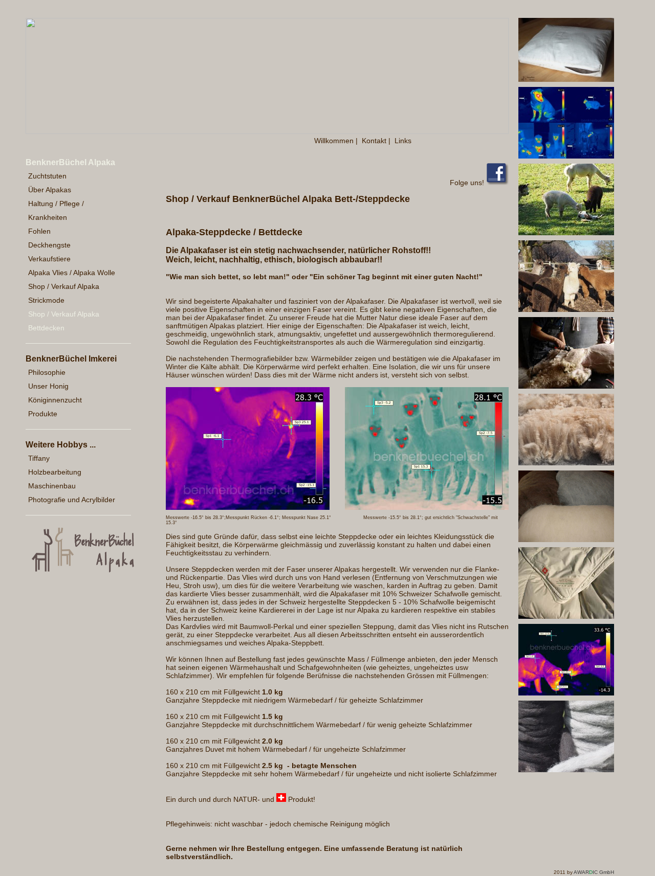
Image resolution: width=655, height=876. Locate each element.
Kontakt (374, 141)
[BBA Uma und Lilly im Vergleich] (566, 693)
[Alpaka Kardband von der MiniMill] (566, 770)
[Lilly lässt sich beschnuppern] (566, 233)
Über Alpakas (49, 190)
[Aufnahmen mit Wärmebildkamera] (566, 156)
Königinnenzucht (55, 400)
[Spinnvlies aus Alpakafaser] (566, 539)
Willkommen (334, 141)
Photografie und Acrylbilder (71, 500)
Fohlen (39, 231)
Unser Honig (48, 386)
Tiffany (39, 458)
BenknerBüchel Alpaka (70, 162)
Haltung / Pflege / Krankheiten (56, 210)
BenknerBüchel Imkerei (71, 358)
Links (403, 141)
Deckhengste (49, 245)
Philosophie (47, 372)
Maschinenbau (52, 486)
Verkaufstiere (49, 259)
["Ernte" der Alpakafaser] (566, 386)
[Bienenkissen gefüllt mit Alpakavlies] (566, 79)
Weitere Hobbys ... (61, 444)
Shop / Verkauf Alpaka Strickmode (63, 293)
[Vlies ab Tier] (566, 463)
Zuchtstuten (47, 176)
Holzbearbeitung (54, 472)
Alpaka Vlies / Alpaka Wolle (71, 272)
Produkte (42, 414)
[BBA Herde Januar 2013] (427, 507)
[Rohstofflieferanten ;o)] (566, 309)
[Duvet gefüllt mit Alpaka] (566, 616)
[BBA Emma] (248, 507)
